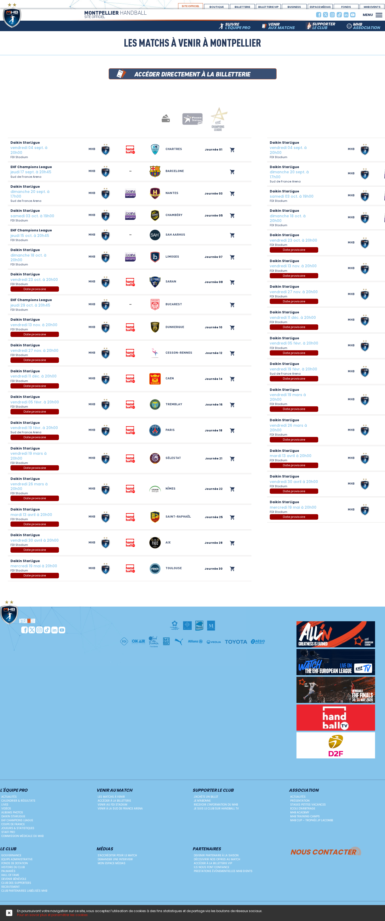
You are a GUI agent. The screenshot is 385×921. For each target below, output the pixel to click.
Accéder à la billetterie (114, 800)
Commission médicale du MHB (22, 836)
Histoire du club (13, 867)
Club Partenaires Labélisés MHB (24, 890)
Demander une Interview (115, 859)
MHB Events (372, 7)
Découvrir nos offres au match (217, 859)
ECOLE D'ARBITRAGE (302, 808)
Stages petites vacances (308, 804)
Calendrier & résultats (18, 800)
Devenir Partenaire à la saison (216, 855)
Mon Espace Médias (111, 863)
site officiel (190, 6)
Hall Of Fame (10, 875)
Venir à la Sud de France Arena (120, 808)
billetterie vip (268, 7)
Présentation (300, 800)
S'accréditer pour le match (117, 855)
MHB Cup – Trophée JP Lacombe (311, 820)
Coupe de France (13, 824)
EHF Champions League (17, 820)
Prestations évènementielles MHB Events (223, 871)
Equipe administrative (16, 859)
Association (303, 790)
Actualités (9, 796)
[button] (379, 14)
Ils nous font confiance (211, 867)
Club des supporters (16, 882)
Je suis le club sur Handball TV (216, 808)
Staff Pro (8, 832)
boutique (217, 7)
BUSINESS (294, 7)
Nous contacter (323, 851)
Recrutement (10, 886)
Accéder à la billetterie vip (213, 863)
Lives (4, 804)
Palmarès (8, 871)
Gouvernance (11, 855)
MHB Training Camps (305, 816)
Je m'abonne (202, 800)
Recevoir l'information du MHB (216, 804)
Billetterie (242, 7)
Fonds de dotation (14, 863)
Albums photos (12, 812)
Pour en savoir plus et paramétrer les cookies (52, 915)
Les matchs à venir (111, 796)
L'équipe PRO (14, 790)
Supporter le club (213, 790)
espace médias (320, 7)
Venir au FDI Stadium (112, 804)
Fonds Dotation (346, 7)
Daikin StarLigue (13, 816)
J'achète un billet (206, 796)
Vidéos (6, 808)
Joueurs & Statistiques (17, 828)
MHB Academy (299, 812)
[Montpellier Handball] (22, 15)
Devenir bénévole (13, 879)
